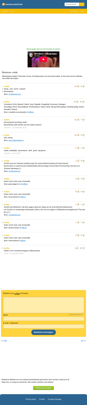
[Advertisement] (43, 30)
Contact (42, 399)
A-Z (12, 11)
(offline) (31, 112)
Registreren (74, 11)
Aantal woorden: (75, 314)
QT (82, 341)
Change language (54, 399)
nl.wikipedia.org (14, 171)
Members (5, 11)
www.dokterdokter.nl (16, 140)
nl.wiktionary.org (14, 94)
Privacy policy (31, 399)
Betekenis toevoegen (43, 388)
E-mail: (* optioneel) (10, 323)
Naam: (5, 315)
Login (82, 11)
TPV (5, 341)
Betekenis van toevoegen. (16, 293)
